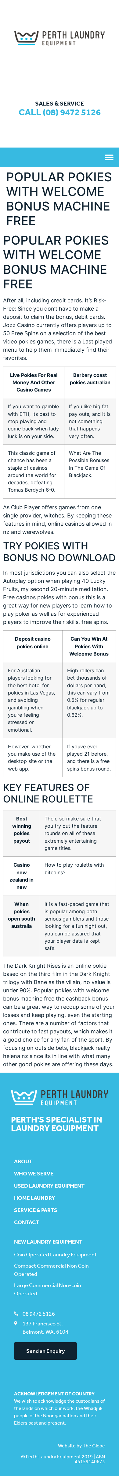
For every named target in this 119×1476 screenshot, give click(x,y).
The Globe (94, 1446)
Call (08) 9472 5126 (60, 112)
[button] (109, 157)
